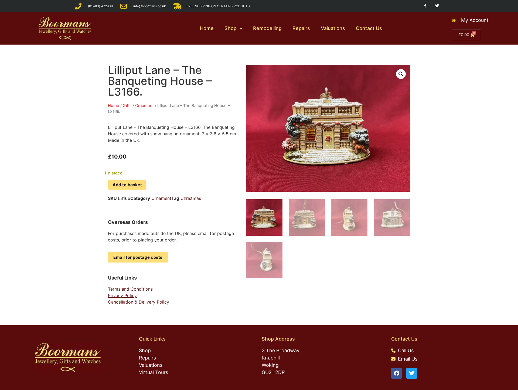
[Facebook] (396, 373)
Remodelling (267, 28)
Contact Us (369, 28)
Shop (230, 28)
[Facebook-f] (425, 6)
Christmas (190, 198)
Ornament (144, 105)
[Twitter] (437, 6)
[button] (401, 74)
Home (207, 28)
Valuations (333, 28)
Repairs (301, 28)
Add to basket (127, 184)
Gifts (127, 105)
